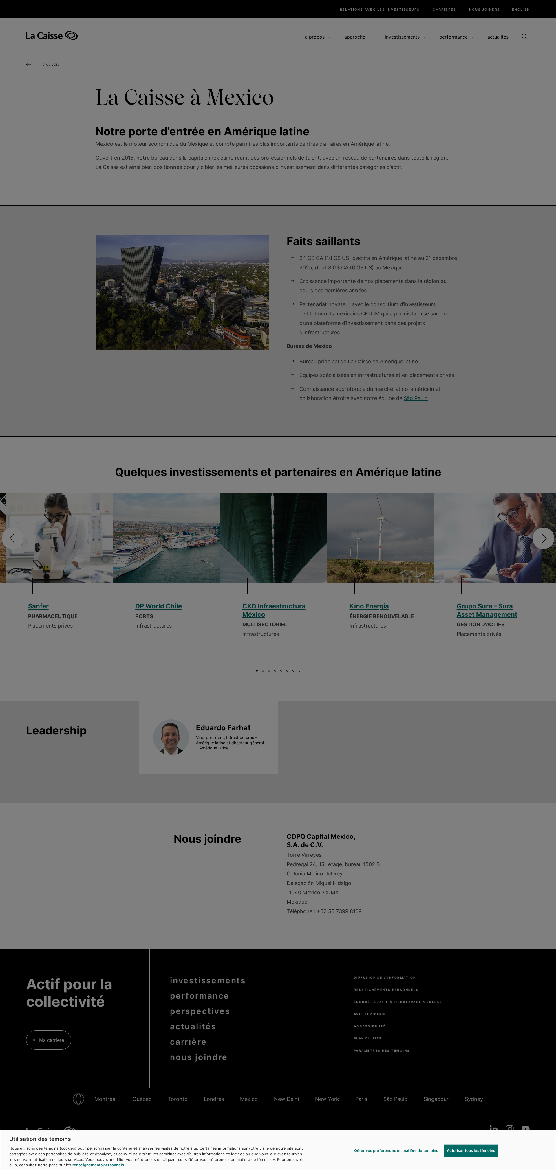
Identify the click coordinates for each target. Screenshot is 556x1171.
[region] (278, 1150)
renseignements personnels (98, 1165)
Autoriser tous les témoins (471, 1150)
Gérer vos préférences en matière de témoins (396, 1150)
